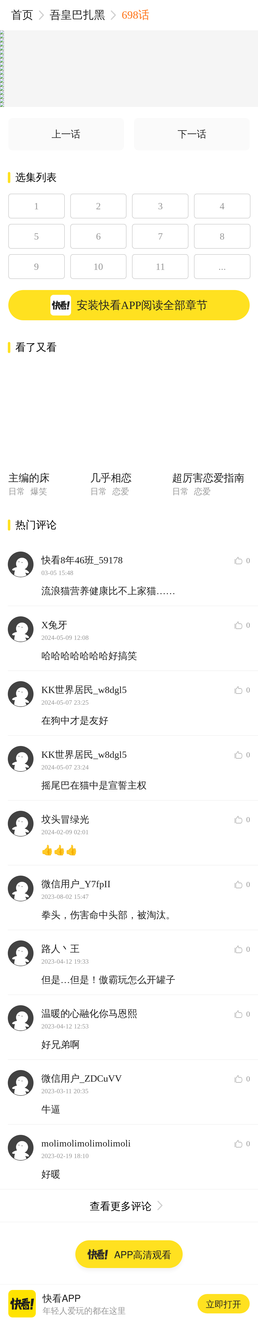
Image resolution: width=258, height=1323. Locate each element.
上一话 (66, 134)
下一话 (192, 134)
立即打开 (223, 1303)
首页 (22, 15)
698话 (135, 15)
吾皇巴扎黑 (77, 15)
